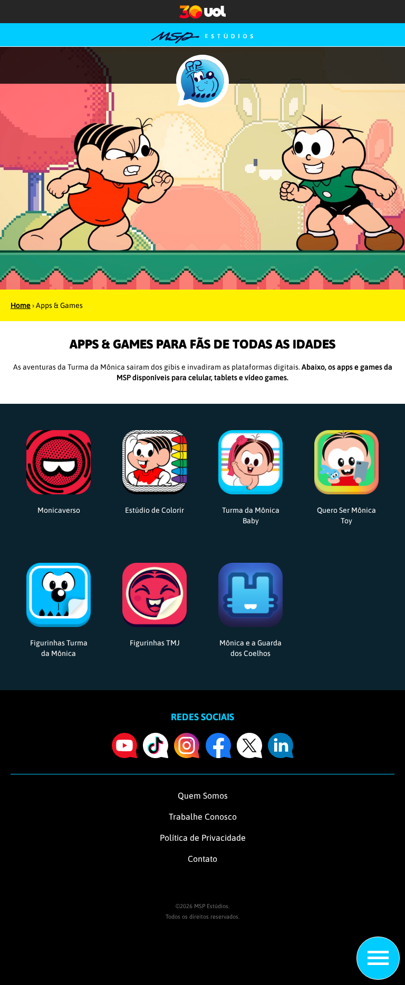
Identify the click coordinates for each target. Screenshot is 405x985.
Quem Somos (203, 795)
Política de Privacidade (203, 837)
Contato (202, 858)
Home (21, 305)
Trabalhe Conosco (203, 816)
